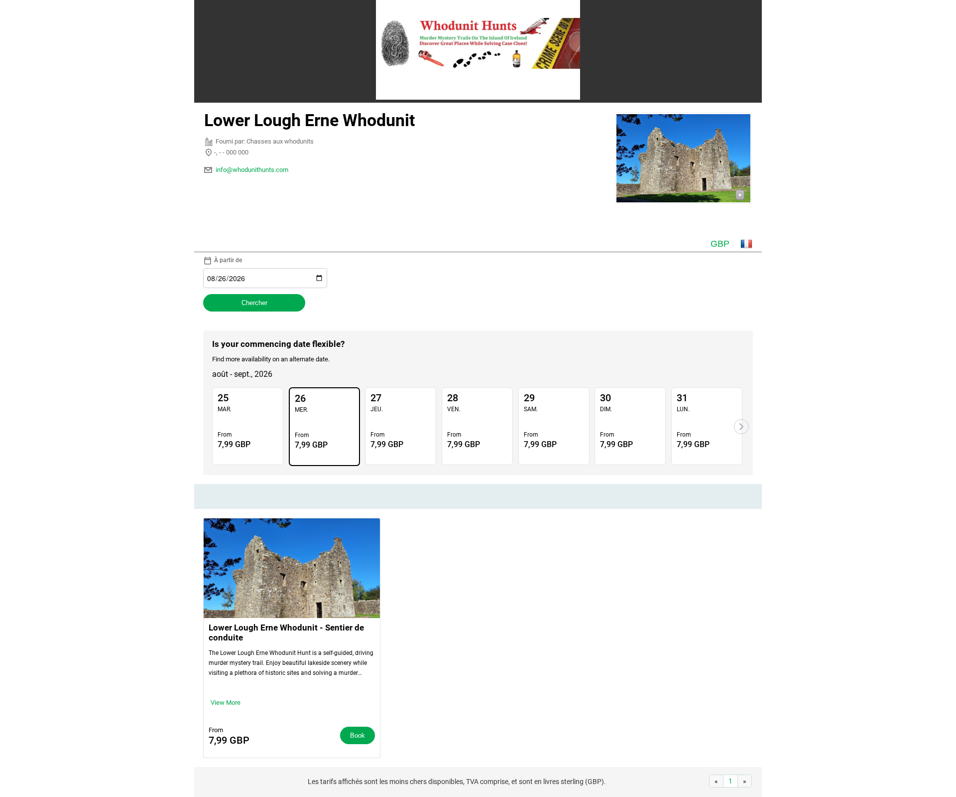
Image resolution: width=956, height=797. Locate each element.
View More (225, 702)
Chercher (254, 303)
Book (357, 735)
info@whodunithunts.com (252, 169)
